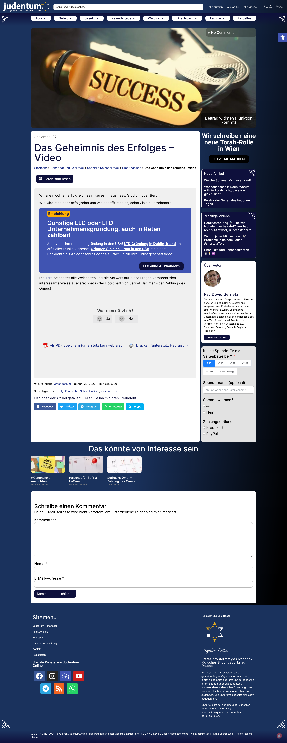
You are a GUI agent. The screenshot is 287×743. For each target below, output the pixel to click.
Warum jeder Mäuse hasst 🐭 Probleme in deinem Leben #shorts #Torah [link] (225, 240)
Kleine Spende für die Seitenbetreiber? (221, 353)
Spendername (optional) (224, 382)
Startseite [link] (41, 167)
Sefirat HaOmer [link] (89, 391)
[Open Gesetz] (97, 18)
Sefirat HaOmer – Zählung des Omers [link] (121, 479)
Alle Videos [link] (250, 7)
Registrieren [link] (39, 654)
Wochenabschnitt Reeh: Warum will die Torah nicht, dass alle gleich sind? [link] (226, 190)
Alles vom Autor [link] (217, 337)
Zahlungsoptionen (219, 421)
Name (40, 564)
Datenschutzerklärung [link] (45, 643)
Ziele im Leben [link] (110, 391)
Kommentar (45, 520)
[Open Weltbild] (162, 18)
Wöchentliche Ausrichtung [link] (40, 479)
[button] (45, 406)
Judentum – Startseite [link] (45, 625)
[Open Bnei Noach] (196, 18)
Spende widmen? (218, 400)
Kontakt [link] (37, 649)
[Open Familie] (223, 18)
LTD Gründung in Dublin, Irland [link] (150, 244)
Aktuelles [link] (244, 18)
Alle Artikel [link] (233, 7)
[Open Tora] (44, 18)
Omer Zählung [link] (131, 167)
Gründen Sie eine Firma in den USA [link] (120, 249)
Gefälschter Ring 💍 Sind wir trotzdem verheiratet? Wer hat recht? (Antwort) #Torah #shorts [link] (227, 226)
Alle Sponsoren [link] (41, 631)
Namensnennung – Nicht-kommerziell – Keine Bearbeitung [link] (201, 733)
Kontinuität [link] (72, 391)
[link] (282, 37)
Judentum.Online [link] (77, 733)
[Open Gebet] (70, 18)
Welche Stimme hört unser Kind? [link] (227, 180)
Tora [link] (49, 278)
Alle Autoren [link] (216, 7)
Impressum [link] (39, 637)
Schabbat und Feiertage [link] (67, 167)
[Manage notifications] (279, 735)
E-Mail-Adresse (49, 578)
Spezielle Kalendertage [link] (103, 167)
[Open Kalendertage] (134, 18)
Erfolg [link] (60, 391)
